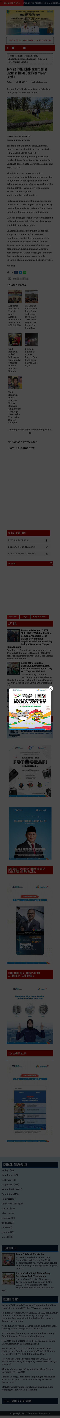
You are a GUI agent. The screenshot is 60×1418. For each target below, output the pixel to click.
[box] (30, 709)
